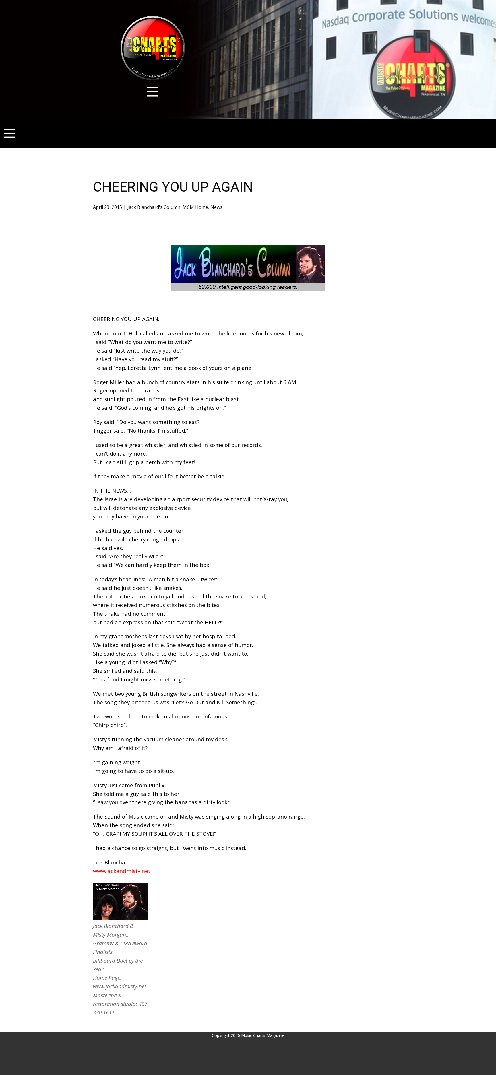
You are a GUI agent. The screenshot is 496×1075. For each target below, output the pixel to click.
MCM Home (195, 207)
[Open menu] (152, 91)
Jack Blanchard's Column (153, 207)
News (216, 207)
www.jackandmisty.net (121, 870)
